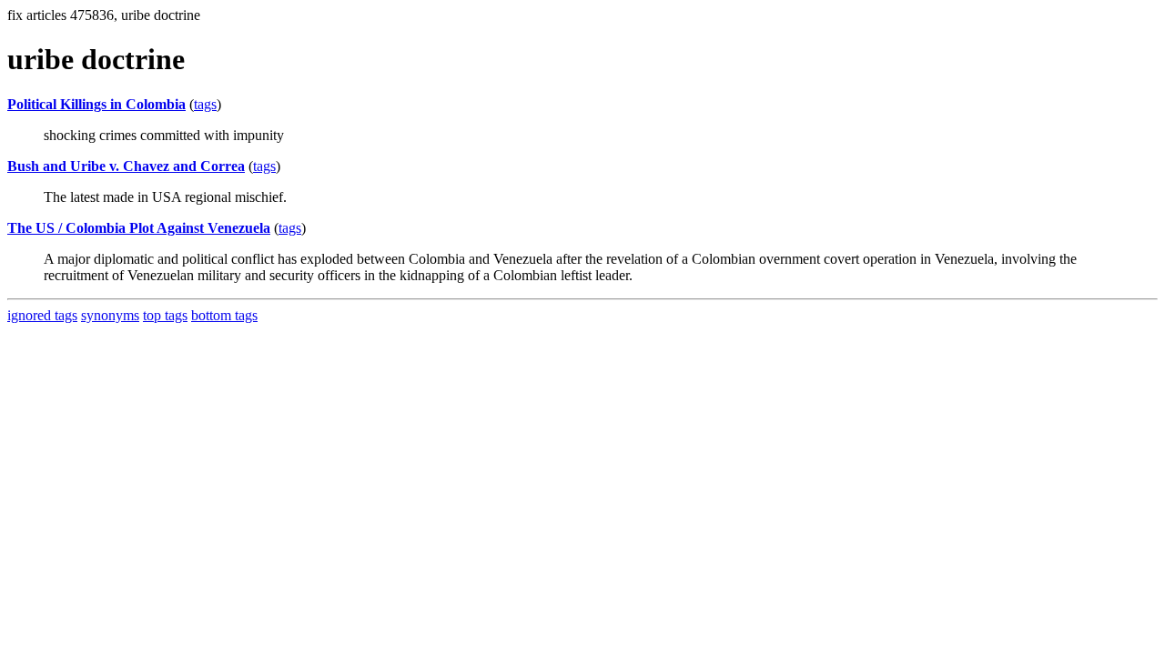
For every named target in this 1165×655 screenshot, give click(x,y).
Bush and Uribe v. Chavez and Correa (126, 166)
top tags (165, 315)
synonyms (110, 315)
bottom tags (224, 315)
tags (205, 104)
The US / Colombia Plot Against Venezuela (138, 228)
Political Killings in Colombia (96, 104)
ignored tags (42, 315)
